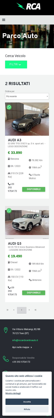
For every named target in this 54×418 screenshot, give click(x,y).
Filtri (14, 64)
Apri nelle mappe (20, 347)
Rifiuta (27, 409)
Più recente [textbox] (11, 96)
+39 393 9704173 (21, 362)
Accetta (27, 402)
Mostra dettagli (13, 393)
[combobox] (27, 96)
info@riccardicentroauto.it (25, 340)
